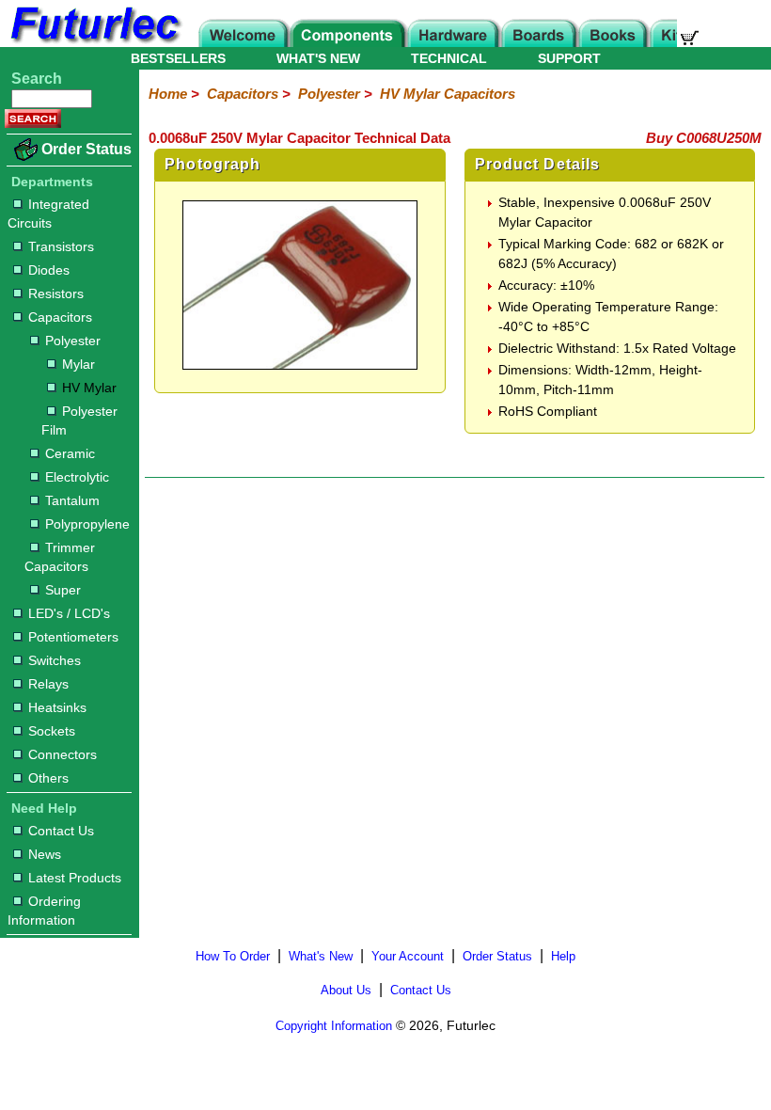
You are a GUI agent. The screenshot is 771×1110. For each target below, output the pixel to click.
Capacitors (60, 317)
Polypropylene (87, 523)
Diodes (49, 270)
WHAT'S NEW (318, 58)
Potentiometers (73, 636)
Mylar (78, 364)
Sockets (51, 730)
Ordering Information (44, 911)
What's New (321, 956)
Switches (54, 660)
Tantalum (72, 500)
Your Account (407, 956)
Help (563, 956)
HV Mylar (89, 387)
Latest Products (74, 877)
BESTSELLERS (178, 58)
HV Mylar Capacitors (447, 94)
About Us (346, 990)
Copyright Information (333, 1026)
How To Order (233, 956)
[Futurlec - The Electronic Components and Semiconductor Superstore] (94, 42)
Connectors (62, 754)
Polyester (73, 340)
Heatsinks (57, 707)
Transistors (61, 246)
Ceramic (70, 453)
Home (168, 94)
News (44, 854)
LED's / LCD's (69, 613)
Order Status (86, 149)
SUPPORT (569, 58)
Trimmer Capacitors (59, 557)
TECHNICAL (449, 58)
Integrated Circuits (48, 213)
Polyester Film (79, 420)
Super (63, 589)
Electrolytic (77, 476)
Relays (48, 683)
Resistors (56, 293)
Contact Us (61, 830)
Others (48, 777)
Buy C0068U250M (704, 138)
